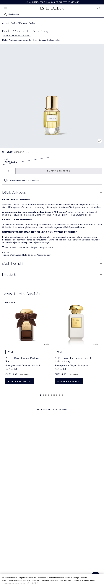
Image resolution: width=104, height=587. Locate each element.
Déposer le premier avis (52, 409)
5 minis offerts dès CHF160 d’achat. (52, 2)
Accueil (5, 23)
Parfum (14, 23)
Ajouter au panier (19, 381)
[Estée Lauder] (52, 8)
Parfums (23, 23)
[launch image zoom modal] (100, 141)
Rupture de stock (58, 171)
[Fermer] (101, 577)
